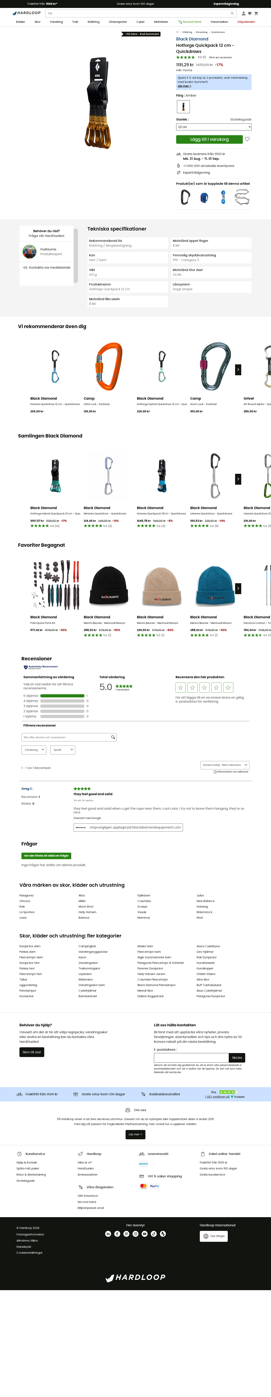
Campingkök (87, 946)
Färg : (186, 95)
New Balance (206, 901)
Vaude (141, 912)
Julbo (200, 895)
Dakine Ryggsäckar (150, 996)
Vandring (56, 22)
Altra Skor (203, 979)
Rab (22, 906)
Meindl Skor (145, 990)
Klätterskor (86, 979)
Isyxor (82, 957)
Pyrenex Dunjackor (150, 968)
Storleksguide (241, 119)
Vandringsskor (88, 963)
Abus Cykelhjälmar (209, 990)
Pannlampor (27, 990)
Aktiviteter (161, 22)
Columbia (144, 901)
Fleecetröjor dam (31, 957)
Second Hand (192, 22)
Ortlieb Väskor (206, 974)
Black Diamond (192, 39)
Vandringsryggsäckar (93, 952)
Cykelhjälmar (87, 990)
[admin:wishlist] (247, 139)
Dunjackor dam (29, 946)
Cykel (140, 22)
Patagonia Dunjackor (211, 996)
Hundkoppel (205, 968)
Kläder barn (145, 946)
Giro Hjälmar (205, 952)
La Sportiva (26, 912)
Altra (82, 895)
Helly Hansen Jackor (151, 974)
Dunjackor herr (29, 963)
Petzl (200, 917)
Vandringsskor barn (92, 985)
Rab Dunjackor (207, 957)
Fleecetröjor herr (30, 974)
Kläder (20, 22)
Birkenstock (204, 912)
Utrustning (201, 32)
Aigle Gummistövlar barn (154, 957)
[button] (97, 103)
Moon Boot (86, 906)
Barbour (84, 917)
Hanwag (202, 906)
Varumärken (219, 22)
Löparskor (85, 974)
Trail (75, 22)
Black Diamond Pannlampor (156, 985)
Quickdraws (218, 32)
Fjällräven (143, 895)
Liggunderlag (28, 985)
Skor (37, 22)
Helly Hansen (87, 912)
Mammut (143, 917)
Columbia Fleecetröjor (152, 979)
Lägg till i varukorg (209, 139)
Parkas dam (27, 952)
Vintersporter (118, 22)
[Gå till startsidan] (179, 32)
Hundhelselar (206, 963)
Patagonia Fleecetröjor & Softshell (160, 963)
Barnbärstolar (88, 996)
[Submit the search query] (232, 14)
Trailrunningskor (89, 968)
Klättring (93, 22)
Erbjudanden (246, 22)
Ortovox (24, 901)
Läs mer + (184, 86)
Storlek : (182, 119)
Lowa (22, 917)
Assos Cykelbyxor (208, 946)
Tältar (23, 979)
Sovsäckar (26, 996)
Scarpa (142, 906)
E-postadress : (165, 1049)
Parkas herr (27, 968)
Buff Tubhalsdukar (209, 985)
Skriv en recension (220, 57)
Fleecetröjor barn (149, 952)
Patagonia (26, 895)
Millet (82, 901)
